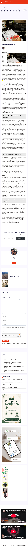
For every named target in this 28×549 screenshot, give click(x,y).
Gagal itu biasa (12, 284)
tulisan (14, 244)
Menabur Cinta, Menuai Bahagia (15, 276)
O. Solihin (3, 6)
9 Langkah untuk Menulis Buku (10, 357)
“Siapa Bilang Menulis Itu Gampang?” (12, 370)
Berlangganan (21, 238)
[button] (25, 10)
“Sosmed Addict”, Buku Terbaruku (15, 379)
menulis (9, 244)
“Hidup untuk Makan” (12, 387)
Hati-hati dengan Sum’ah (9, 359)
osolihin (8, 47)
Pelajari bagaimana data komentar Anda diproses (12, 344)
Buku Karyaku (11, 384)
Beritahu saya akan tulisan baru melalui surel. (13, 331)
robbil (3, 382)
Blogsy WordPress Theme (18, 546)
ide (6, 244)
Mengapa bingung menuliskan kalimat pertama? (14, 366)
